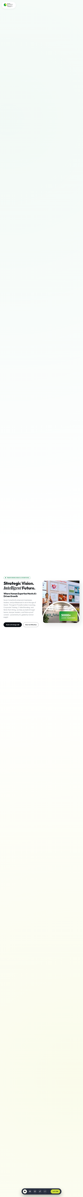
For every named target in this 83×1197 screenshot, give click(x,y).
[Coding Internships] (45, 1191)
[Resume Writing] (40, 1191)
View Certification (31, 625)
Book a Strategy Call (12, 625)
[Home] (25, 1191)
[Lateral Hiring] (35, 1191)
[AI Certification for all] (30, 1191)
